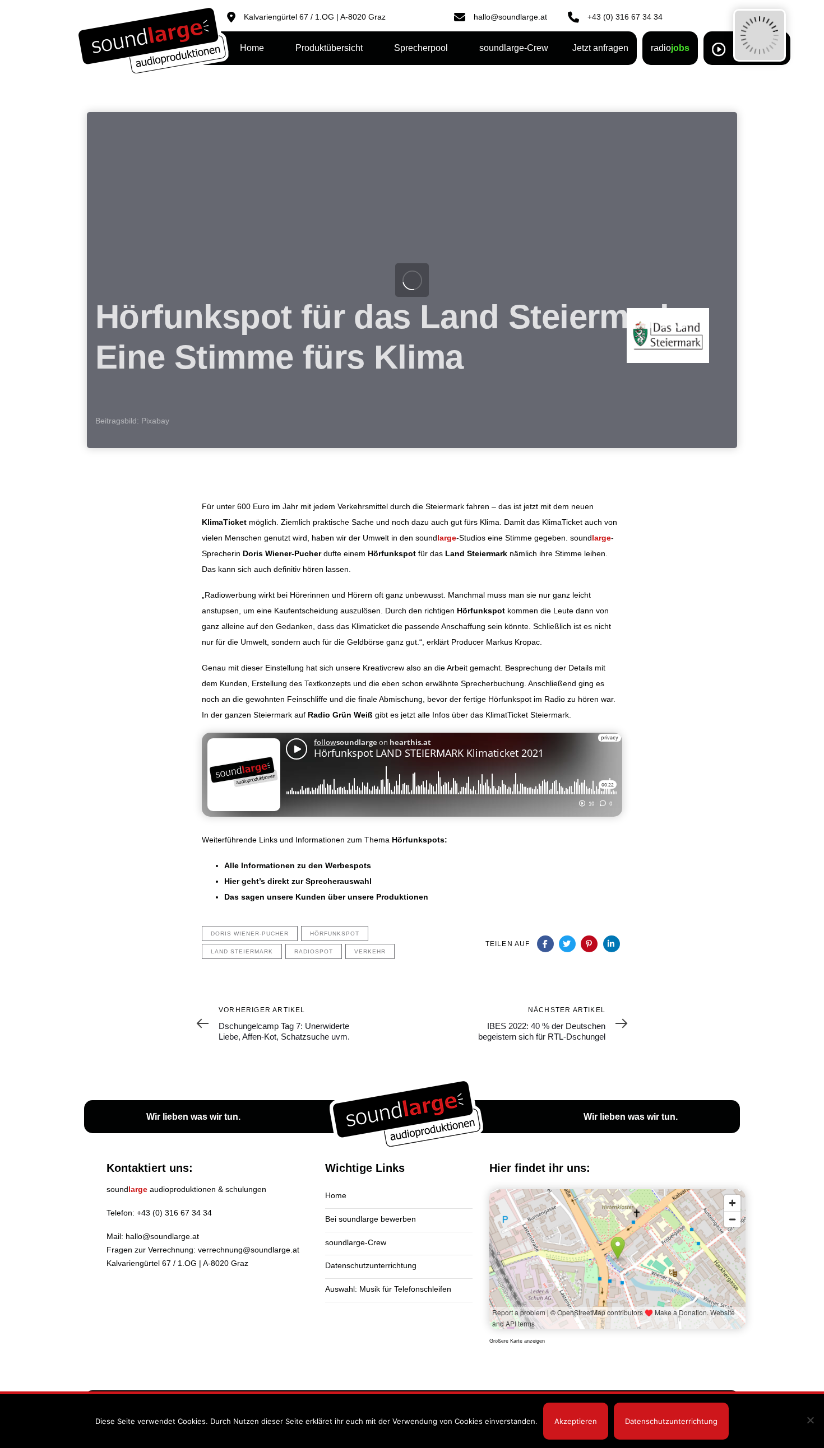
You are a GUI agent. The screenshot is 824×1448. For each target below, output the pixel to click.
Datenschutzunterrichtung (370, 1265)
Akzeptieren (575, 1421)
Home (335, 1195)
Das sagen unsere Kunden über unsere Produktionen (326, 896)
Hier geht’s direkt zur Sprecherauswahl (298, 881)
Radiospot (313, 951)
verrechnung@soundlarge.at (248, 1249)
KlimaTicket (224, 522)
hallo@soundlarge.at (162, 1236)
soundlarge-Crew (355, 1242)
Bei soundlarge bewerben (370, 1218)
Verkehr (370, 951)
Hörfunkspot (392, 553)
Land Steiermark (476, 553)
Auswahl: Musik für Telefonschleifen (388, 1288)
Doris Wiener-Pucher (282, 553)
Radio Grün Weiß (340, 714)
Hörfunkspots (418, 839)
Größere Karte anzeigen (517, 1341)
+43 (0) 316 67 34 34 (174, 1212)
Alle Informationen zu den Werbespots (297, 865)
